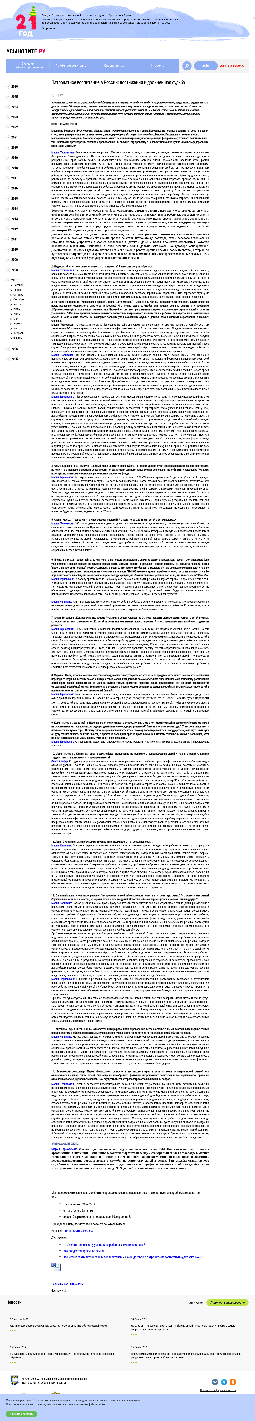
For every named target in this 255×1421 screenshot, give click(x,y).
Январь (17, 338)
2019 (14, 157)
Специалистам (114, 65)
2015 (14, 198)
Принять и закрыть (21, 1414)
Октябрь (18, 294)
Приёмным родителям (71, 65)
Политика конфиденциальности (218, 1390)
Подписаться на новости (227, 1302)
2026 (14, 86)
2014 (14, 208)
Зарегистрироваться (232, 65)
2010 (14, 249)
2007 (14, 280)
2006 (14, 349)
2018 (14, 168)
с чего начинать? (134, 1244)
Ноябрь (17, 290)
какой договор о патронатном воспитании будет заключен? (164, 1257)
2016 (14, 188)
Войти (205, 65)
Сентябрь (18, 299)
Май (15, 318)
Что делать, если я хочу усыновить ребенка (91, 1244)
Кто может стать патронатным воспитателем (92, 1257)
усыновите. (25, 51)
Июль (16, 309)
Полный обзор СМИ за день (67, 1284)
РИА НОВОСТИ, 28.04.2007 (78, 1231)
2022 (14, 127)
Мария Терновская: (64, 1149)
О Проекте (48, 28)
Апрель (17, 323)
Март (16, 328)
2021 (14, 137)
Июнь (16, 314)
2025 (14, 96)
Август (17, 304)
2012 (14, 229)
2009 (14, 259)
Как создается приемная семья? (84, 1251)
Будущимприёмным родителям (28, 65)
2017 (14, 178)
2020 (14, 147)
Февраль (18, 333)
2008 (14, 270)
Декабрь (18, 285)
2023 (14, 117)
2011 (14, 239)
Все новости (196, 1302)
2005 (14, 359)
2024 (14, 107)
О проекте (157, 65)
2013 (14, 219)
